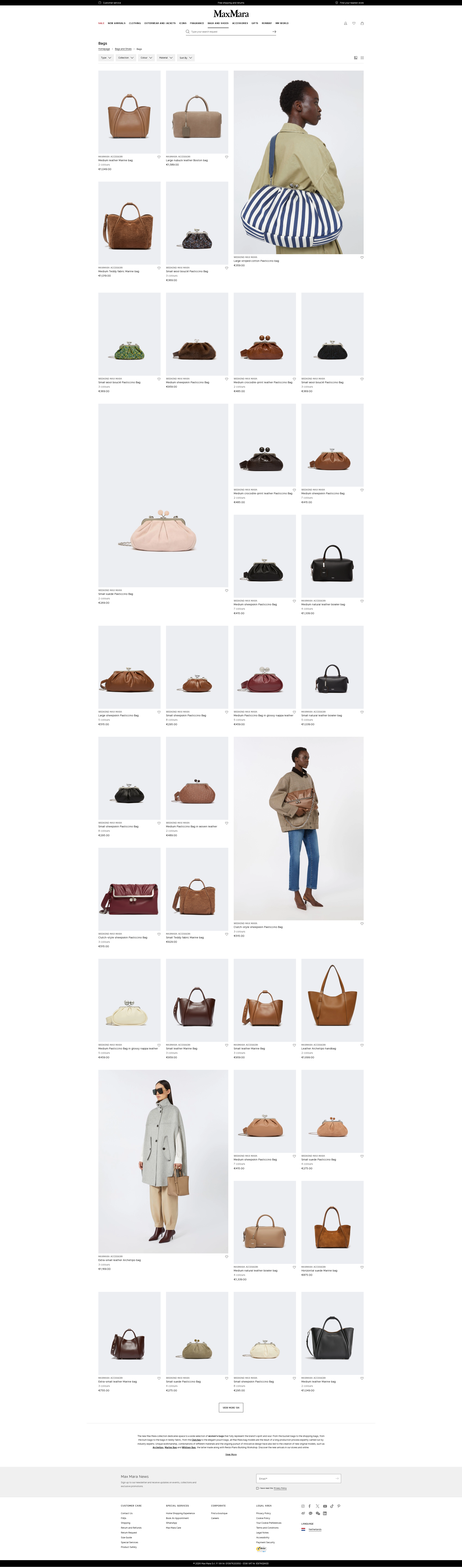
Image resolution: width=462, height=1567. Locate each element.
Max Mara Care (173, 1527)
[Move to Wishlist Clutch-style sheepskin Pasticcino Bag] (159, 934)
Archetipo (158, 1447)
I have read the (273, 1488)
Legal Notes (262, 1532)
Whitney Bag (189, 1447)
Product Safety (129, 1547)
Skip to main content (13, 2)
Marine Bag (171, 1447)
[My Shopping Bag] (362, 23)
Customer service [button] (127, 3)
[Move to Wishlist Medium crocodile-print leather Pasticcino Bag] (294, 379)
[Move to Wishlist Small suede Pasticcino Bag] (226, 590)
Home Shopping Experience (180, 1513)
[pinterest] (339, 1506)
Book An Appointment (177, 1518)
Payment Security (265, 1542)
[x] (317, 1506)
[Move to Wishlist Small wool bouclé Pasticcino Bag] (226, 268)
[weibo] (303, 1513)
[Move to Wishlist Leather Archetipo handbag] (362, 1045)
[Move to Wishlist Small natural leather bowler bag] (362, 712)
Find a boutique (219, 1513)
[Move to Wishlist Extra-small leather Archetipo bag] (226, 1256)
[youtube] (325, 1506)
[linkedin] (325, 1513)
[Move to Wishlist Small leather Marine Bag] (226, 1045)
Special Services (129, 1542)
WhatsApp (171, 1522)
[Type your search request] (274, 31)
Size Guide (126, 1537)
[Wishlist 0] (353, 23)
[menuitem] (101, 23)
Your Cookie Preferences (268, 1522)
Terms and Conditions (267, 1527)
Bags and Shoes (123, 48)
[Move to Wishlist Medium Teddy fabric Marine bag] (159, 268)
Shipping (125, 1522)
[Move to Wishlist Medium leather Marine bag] (159, 157)
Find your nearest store (352, 2)
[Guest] (345, 23)
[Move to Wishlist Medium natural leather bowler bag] (362, 601)
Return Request (129, 1532)
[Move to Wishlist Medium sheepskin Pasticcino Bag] (226, 379)
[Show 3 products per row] (355, 57)
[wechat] (317, 1513)
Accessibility (262, 1537)
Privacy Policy (280, 1488)
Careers (215, 1518)
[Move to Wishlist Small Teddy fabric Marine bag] (226, 934)
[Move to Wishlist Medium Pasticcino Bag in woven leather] (226, 823)
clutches (196, 1440)
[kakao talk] (310, 1513)
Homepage (104, 48)
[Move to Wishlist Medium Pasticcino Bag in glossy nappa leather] (294, 712)
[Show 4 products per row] (362, 57)
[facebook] (310, 1506)
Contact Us (126, 1513)
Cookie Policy (263, 1518)
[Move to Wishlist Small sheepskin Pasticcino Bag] (226, 712)
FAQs (123, 1518)
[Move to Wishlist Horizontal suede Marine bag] (362, 1267)
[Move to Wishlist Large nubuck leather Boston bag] (226, 157)
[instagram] (303, 1506)
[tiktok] (332, 1506)
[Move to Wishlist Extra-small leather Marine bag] (159, 1378)
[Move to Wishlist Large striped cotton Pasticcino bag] (362, 257)
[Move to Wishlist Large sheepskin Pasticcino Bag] (159, 712)
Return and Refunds (131, 1527)
